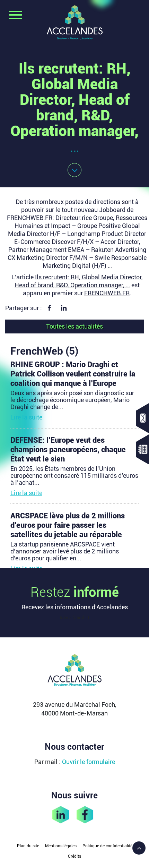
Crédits (74, 856)
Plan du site (28, 845)
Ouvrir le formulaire (88, 761)
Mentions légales (61, 845)
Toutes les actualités (74, 326)
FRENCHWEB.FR (107, 293)
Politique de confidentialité (107, 845)
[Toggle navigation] (16, 16)
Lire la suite (26, 417)
